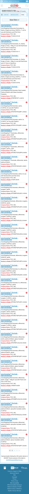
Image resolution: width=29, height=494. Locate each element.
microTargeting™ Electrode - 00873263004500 (9, 266)
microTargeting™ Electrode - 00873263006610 (9, 130)
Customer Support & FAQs (14, 471)
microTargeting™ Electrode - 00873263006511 (9, 157)
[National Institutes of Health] (2, 1)
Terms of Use (14, 481)
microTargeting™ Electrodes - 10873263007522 (10, 72)
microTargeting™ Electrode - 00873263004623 (9, 225)
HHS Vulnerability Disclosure (14, 485)
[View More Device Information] (26, 25)
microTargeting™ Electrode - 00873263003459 (9, 435)
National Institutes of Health (14, 486)
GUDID (14, 5)
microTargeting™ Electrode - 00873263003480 (9, 419)
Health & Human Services (14, 490)
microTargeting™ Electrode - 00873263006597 (9, 144)
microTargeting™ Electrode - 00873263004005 (9, 307)
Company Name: (5, 34)
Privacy (14, 479)
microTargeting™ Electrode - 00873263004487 (9, 280)
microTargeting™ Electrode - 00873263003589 (9, 404)
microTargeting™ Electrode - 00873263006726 (9, 87)
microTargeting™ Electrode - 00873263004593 (9, 239)
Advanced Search (14, 473)
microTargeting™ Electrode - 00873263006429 (9, 103)
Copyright (14, 477)
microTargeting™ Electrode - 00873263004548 (9, 252)
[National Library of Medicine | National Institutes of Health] (14, 468)
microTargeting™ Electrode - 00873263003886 (9, 390)
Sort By (6, 14)
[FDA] (27, 1)
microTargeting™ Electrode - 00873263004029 (9, 293)
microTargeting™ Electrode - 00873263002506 (9, 375)
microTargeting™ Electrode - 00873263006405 (9, 117)
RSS (14, 475)
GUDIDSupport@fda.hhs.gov (14, 460)
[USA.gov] (24, 468)
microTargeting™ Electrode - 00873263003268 (9, 334)
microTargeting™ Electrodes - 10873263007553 (10, 56)
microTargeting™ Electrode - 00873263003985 (9, 320)
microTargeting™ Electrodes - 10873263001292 (10, 25)
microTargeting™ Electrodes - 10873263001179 (10, 41)
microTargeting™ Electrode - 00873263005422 (9, 184)
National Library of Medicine (11, 1)
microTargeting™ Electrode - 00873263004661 (9, 198)
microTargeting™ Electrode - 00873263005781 (9, 171)
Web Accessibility (14, 483)
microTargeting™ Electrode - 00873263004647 (9, 212)
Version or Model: (6, 36)
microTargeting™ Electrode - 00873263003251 (9, 348)
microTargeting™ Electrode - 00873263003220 (9, 361)
